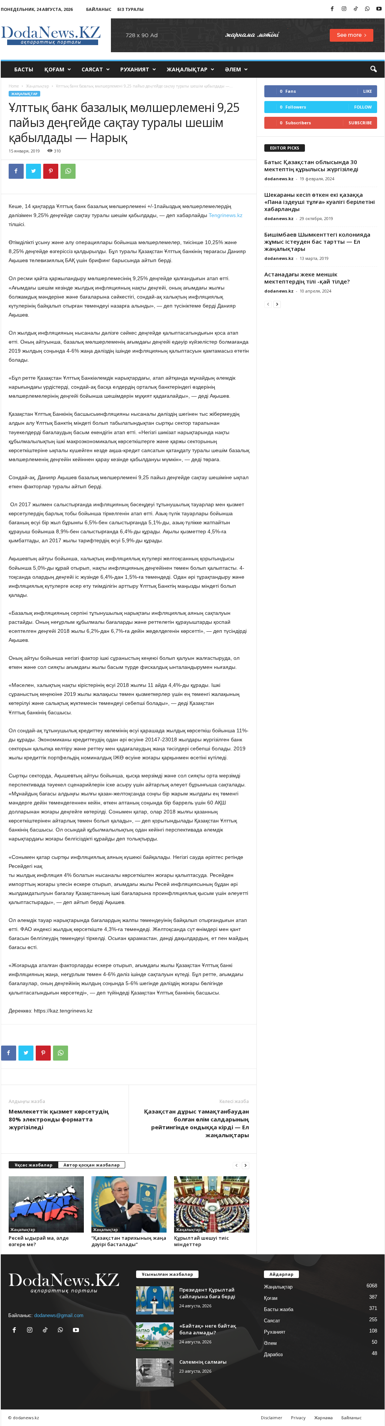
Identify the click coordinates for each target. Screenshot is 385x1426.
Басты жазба (278, 1309)
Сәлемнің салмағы (203, 1361)
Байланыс (98, 9)
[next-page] (245, 1165)
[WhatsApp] (367, 9)
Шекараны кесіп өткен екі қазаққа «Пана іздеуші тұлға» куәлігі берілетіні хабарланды (319, 202)
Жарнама (323, 1417)
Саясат (92, 69)
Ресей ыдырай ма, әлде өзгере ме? (39, 1241)
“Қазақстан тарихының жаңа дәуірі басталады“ (128, 1241)
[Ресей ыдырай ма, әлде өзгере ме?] (46, 1204)
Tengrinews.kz (226, 215)
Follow (363, 107)
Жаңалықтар (187, 69)
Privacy (298, 1417)
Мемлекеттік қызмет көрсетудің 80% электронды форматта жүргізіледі (59, 1119)
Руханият (134, 69)
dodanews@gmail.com (58, 1315)
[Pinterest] (50, 171)
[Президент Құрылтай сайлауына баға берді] (155, 1300)
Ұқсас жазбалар (33, 1165)
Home (14, 86)
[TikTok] (355, 9)
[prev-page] (236, 1165)
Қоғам (54, 69)
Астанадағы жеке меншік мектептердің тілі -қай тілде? (307, 277)
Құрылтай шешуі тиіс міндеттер (201, 1241)
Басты (23, 69)
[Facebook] (332, 9)
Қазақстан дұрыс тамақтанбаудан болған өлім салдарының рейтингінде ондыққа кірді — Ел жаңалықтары (196, 1123)
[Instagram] (344, 9)
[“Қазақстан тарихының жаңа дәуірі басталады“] (129, 1204)
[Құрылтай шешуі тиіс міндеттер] (211, 1204)
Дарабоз (273, 1354)
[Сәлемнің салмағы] (155, 1372)
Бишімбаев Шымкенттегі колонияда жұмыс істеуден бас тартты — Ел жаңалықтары (317, 241)
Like (367, 91)
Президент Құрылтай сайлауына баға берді (207, 1293)
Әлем (233, 69)
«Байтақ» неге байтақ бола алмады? (207, 1329)
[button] (373, 69)
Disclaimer (271, 1417)
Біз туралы (130, 9)
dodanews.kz (279, 178)
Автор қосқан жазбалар (92, 1165)
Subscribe (360, 122)
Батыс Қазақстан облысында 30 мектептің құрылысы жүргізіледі (311, 165)
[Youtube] (378, 9)
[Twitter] (33, 171)
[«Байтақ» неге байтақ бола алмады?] (155, 1336)
